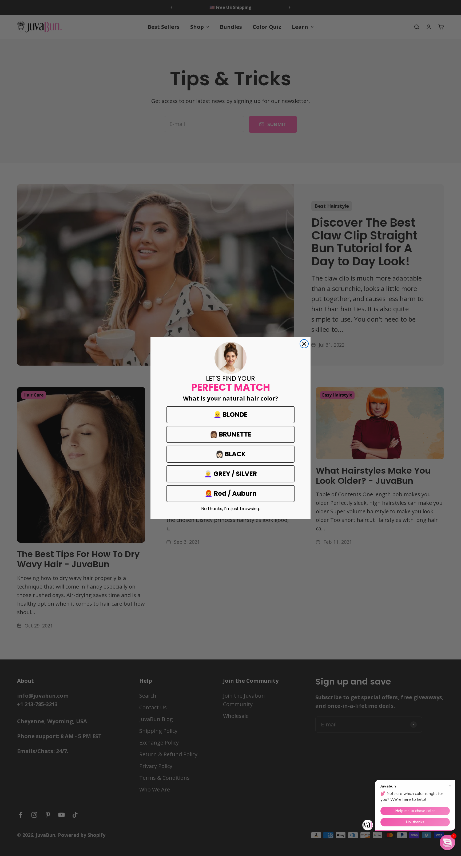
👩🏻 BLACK (231, 454)
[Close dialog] (304, 343)
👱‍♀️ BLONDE (230, 414)
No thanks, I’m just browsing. (230, 508)
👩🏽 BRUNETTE (230, 434)
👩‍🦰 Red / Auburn (231, 493)
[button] (447, 842)
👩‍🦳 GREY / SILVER (230, 473)
